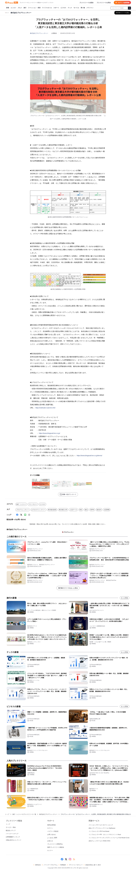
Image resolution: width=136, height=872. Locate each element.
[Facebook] (17, 515)
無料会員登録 (51, 825)
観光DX (99, 509)
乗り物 (83, 7)
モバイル (76, 7)
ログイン (50, 828)
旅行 (25, 7)
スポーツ (56, 7)
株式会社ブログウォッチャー (39, 33)
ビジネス (63, 7)
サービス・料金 (11, 827)
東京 (80, 509)
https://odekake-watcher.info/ (45, 408)
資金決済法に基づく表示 (93, 865)
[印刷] (29, 515)
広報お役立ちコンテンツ (13, 840)
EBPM (92, 509)
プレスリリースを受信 (104, 2)
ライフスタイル (47, 7)
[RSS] (74, 859)
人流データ (73, 509)
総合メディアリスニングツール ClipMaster (102, 828)
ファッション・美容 (34, 7)
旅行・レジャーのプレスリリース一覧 (24, 814)
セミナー (50, 850)
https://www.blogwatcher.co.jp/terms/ (89, 455)
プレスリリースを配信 (86, 2)
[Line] (25, 515)
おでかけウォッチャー (38, 509)
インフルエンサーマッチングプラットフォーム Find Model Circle (109, 837)
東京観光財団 (52, 509)
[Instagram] (70, 859)
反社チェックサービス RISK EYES (99, 841)
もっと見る (124, 598)
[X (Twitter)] (21, 515)
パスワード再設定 (52, 831)
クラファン (90, 7)
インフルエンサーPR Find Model (99, 831)
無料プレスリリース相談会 (55, 847)
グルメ (20, 7)
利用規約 (63, 865)
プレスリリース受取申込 (55, 844)
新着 (7, 7)
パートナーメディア (12, 833)
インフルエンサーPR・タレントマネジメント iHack (105, 834)
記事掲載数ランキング (13, 837)
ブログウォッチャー (22, 509)
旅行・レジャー (21, 504)
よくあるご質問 (52, 837)
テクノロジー (33, 504)
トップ (7, 814)
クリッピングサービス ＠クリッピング (101, 825)
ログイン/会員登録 (123, 2)
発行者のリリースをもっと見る (68, 588)
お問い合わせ (51, 834)
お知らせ (50, 841)
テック (70, 7)
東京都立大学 (63, 509)
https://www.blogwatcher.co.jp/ (49, 433)
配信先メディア (11, 830)
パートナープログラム (51, 865)
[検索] (129, 8)
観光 (86, 509)
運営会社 (38, 865)
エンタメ (13, 7)
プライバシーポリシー (76, 865)
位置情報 (107, 509)
